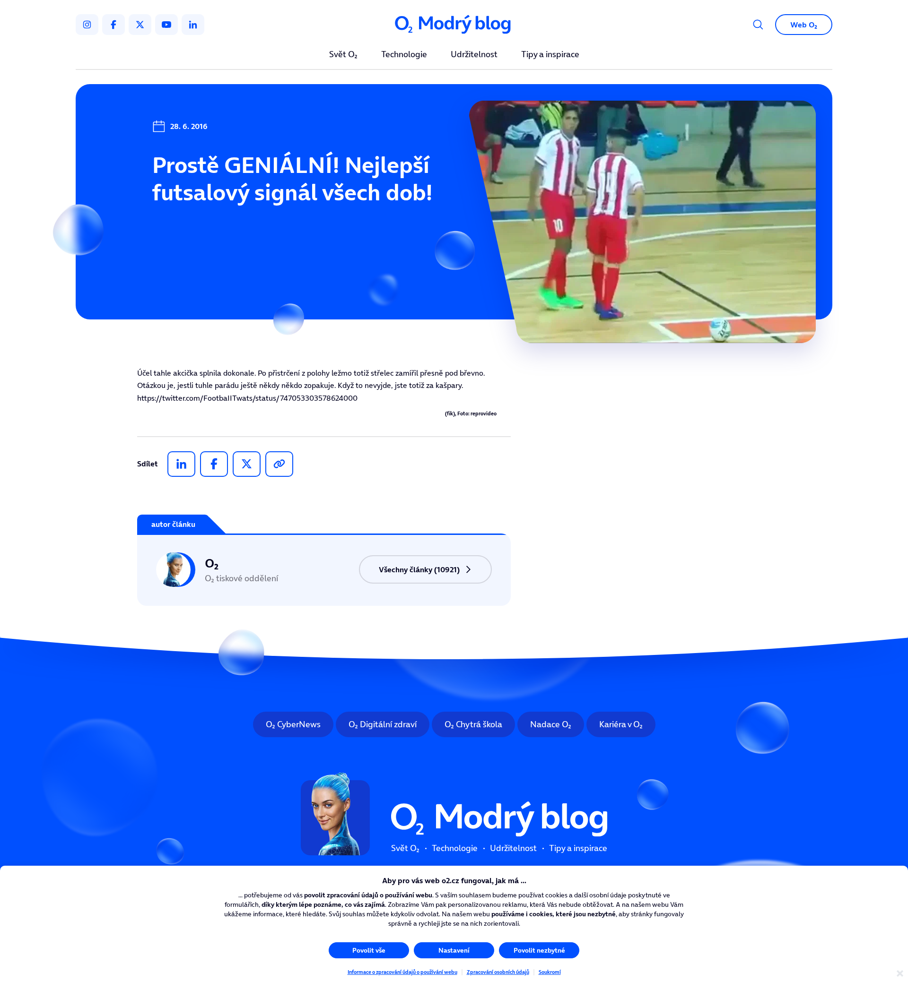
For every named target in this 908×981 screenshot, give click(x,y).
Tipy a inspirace (550, 55)
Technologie (404, 55)
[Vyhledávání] (758, 24)
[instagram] (87, 24)
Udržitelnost (474, 55)
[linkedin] (193, 24)
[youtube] (166, 24)
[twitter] (140, 24)
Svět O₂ (343, 55)
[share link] (279, 464)
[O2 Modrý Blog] (454, 24)
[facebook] (113, 24)
